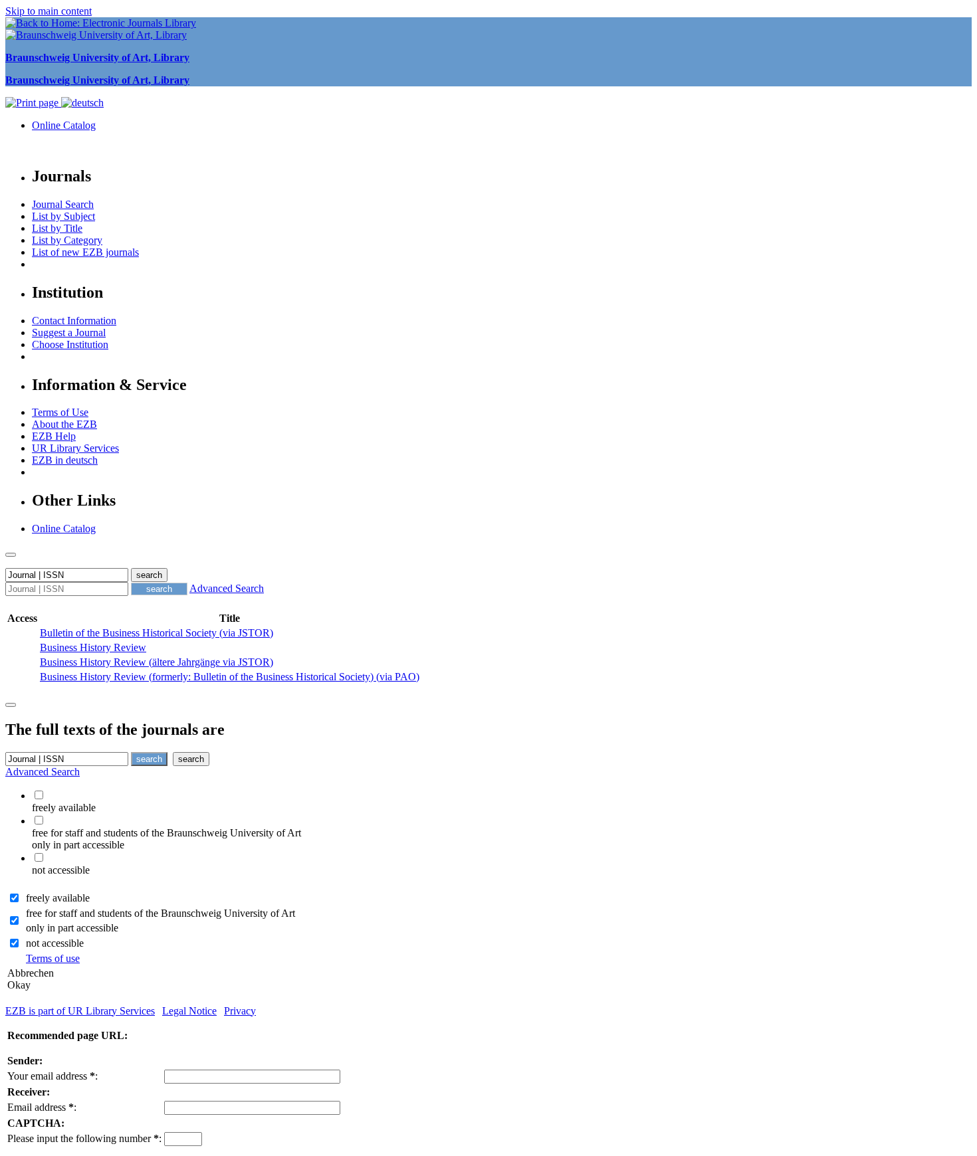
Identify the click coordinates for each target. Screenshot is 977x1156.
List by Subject (63, 216)
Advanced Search (226, 588)
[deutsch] (82, 102)
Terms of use (53, 958)
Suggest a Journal (69, 332)
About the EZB (64, 424)
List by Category (67, 240)
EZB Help (54, 436)
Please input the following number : (84, 1138)
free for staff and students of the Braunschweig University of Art (160, 913)
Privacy (240, 1010)
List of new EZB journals (85, 252)
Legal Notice (189, 1010)
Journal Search (63, 204)
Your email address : (52, 1076)
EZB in (65, 460)
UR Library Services (75, 448)
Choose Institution (70, 344)
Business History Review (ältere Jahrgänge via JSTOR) (156, 662)
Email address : (41, 1107)
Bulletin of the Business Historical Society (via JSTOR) (156, 632)
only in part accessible (72, 927)
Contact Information (74, 320)
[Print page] (33, 102)
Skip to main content (48, 11)
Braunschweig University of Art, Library (97, 57)
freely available (58, 898)
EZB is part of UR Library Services (80, 1010)
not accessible (55, 943)
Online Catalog (64, 125)
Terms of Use (60, 412)
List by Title (57, 228)
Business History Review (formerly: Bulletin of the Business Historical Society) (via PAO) (229, 676)
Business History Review (93, 647)
